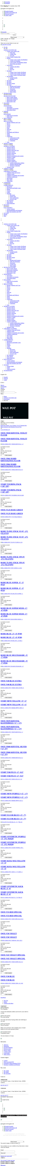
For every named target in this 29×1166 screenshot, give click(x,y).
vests (8, 142)
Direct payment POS (9, 1062)
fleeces (8, 124)
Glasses (9, 190)
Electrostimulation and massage (14, 210)
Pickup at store (7, 1049)
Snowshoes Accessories (12, 108)
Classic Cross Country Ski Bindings (18, 59)
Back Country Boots (12, 97)
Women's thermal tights (15, 164)
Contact (6, 1060)
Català (9, 15)
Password (3, 1153)
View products (5, 1040)
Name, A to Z (9, 425)
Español (11, 11)
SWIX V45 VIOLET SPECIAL (13, 955)
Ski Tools (9, 84)
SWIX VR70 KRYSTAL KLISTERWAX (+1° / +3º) (11, 722)
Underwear (9, 136)
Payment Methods (8, 1047)
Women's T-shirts (11, 157)
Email (2, 1150)
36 (4, 429)
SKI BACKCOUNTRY (10, 96)
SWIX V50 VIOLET (9, 934)
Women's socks (10, 154)
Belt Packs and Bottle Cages (14, 188)
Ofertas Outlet (10, 366)
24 (3, 429)
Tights (8, 133)
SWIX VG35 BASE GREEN (12, 510)
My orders (6, 1072)
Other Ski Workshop (15, 87)
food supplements (14, 197)
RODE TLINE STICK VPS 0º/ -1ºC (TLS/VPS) (13, 558)
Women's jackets (11, 151)
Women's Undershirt (15, 165)
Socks (8, 131)
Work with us (7, 1054)
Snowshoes (9, 107)
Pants (8, 128)
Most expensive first (6, 427)
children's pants (10, 174)
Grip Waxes (10, 65)
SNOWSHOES (7, 105)
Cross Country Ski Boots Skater (18, 75)
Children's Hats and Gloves (13, 172)
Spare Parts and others (15, 64)
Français (11, 14)
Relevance (3, 425)
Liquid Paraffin (13, 78)
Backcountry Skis (11, 101)
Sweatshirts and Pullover (13, 132)
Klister (11, 68)
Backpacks (9, 186)
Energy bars (13, 196)
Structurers (12, 89)
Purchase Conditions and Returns (12, 1064)
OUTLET (6, 365)
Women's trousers (11, 160)
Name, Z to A (16, 425)
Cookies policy (7, 1051)
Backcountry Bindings (12, 98)
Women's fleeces (11, 147)
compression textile (14, 137)
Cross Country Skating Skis (13, 57)
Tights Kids (9, 181)
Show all (7, 429)
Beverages (12, 195)
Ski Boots (9, 71)
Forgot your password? (6, 1156)
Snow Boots (10, 202)
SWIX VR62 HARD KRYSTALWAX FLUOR (10, 460)
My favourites (7, 1073)
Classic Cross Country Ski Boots (18, 72)
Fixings (8, 58)
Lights (8, 192)
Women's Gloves (11, 149)
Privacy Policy (7, 1050)
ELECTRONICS (8, 207)
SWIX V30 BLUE (8, 976)
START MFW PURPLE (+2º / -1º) (14, 794)
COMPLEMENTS (8, 185)
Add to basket (8, 455)
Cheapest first (23, 425)
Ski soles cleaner (11, 83)
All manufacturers (8, 370)
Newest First (18, 427)
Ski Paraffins (10, 76)
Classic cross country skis (13, 51)
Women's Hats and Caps (13, 150)
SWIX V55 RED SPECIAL (11, 912)
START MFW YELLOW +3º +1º (14, 701)
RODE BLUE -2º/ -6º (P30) (11, 634)
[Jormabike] (7, 2)
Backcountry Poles (11, 100)
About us (6, 1044)
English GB (14, 12)
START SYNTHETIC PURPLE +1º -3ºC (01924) (13, 838)
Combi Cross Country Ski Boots (18, 73)
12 (1, 429)
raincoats (9, 129)
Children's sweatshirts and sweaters (15, 175)
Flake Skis (12, 52)
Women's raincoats (11, 153)
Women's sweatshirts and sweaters (15, 156)
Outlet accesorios (11, 369)
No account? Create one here (8, 1160)
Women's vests (10, 167)
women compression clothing (17, 163)
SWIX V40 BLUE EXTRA (11, 681)
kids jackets (9, 178)
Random (13, 427)
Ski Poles (9, 80)
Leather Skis (13, 54)
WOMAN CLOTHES (9, 146)
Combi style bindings (15, 61)
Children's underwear (12, 177)
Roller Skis (9, 117)
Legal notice (7, 1053)
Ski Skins (9, 82)
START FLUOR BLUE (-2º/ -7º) (13, 815)
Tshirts (8, 135)
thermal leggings (14, 139)
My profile (6, 1070)
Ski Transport (10, 200)
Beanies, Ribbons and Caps (13, 122)
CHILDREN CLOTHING (10, 171)
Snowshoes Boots (11, 110)
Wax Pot (12, 69)
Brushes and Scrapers (15, 86)
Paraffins (12, 79)
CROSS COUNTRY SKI (10, 50)
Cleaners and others (14, 66)
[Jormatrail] (7, 3)
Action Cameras (11, 209)
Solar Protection (11, 203)
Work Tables (13, 91)
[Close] (1, 220)
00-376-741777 (4, 1085)
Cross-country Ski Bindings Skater (18, 62)
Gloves (8, 125)
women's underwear (12, 161)
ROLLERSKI (7, 114)
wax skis (12, 55)
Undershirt (12, 140)
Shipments (6, 1046)
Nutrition (9, 193)
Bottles (8, 189)
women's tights (10, 158)
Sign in (2, 385)
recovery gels (13, 199)
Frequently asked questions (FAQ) (12, 1063)
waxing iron (13, 90)
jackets (8, 126)
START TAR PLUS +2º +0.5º (12, 772)
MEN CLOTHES (8, 121)
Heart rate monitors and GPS (14, 211)
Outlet (8, 367)
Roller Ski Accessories (12, 115)
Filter (2, 421)
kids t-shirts (9, 179)
